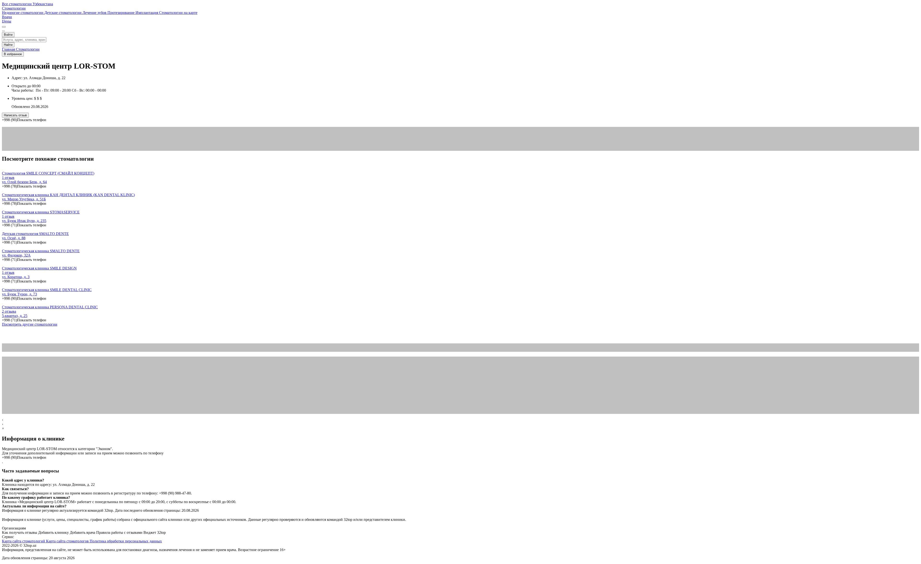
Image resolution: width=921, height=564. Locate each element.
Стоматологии (14, 8)
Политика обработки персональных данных (126, 541)
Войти (8, 34)
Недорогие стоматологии (23, 13)
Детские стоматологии (63, 13)
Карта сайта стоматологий (24, 541)
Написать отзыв (15, 115)
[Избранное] (4, 27)
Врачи (7, 17)
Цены (6, 21)
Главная (9, 49)
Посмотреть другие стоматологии (29, 324)
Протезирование (121, 13)
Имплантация (147, 13)
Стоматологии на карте (178, 13)
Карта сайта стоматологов (68, 541)
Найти (8, 45)
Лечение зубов (95, 13)
